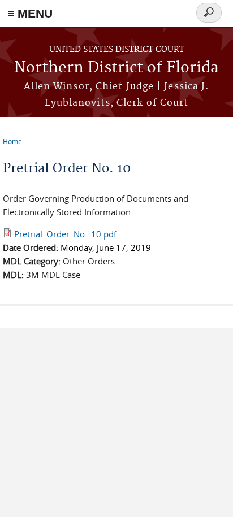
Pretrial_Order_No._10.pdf (65, 234)
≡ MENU (30, 13)
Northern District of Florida (116, 68)
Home (12, 141)
